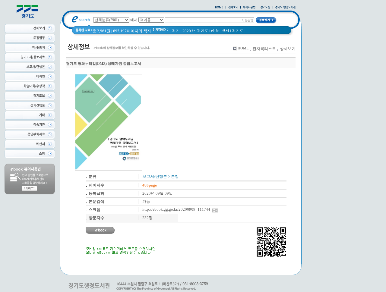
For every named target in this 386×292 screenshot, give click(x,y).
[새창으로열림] (265, 7)
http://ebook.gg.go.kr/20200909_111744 (177, 209)
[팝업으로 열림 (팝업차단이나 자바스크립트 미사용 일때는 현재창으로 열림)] (249, 7)
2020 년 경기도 (195, 31)
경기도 (238, 31)
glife (215, 30)
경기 (176, 31)
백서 (225, 31)
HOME (243, 48)
